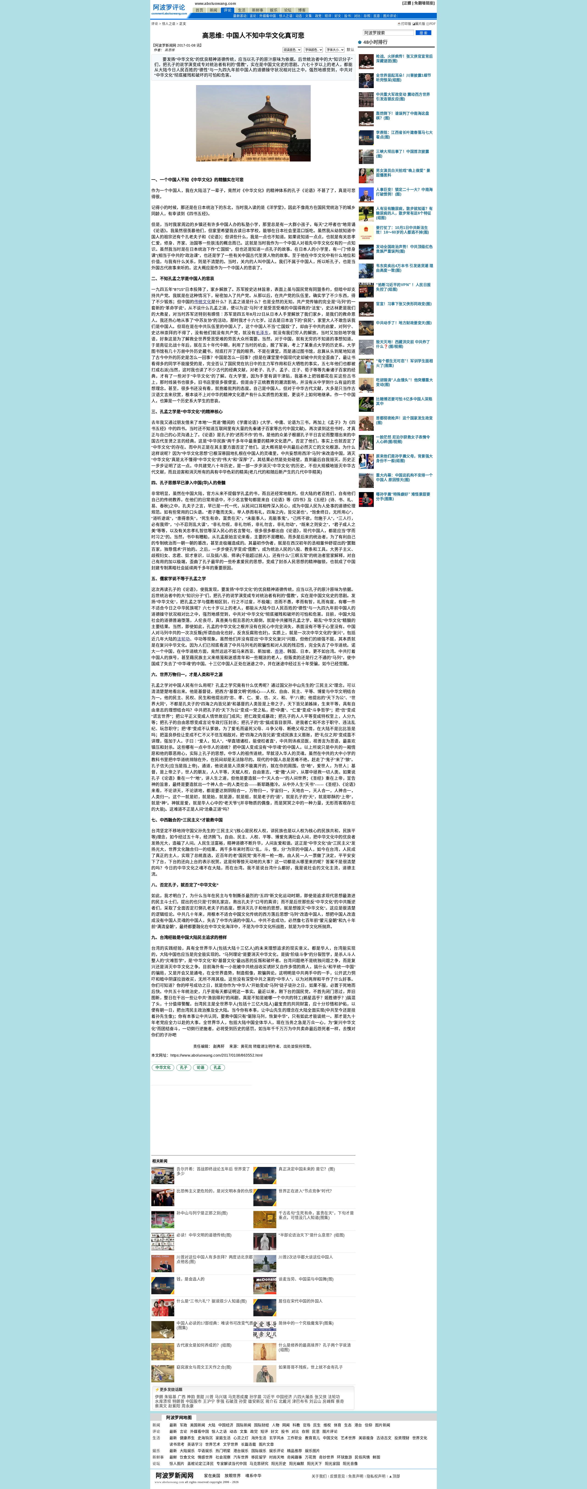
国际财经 (261, 1425)
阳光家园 (332, 1464)
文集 (308, 16)
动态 (299, 16)
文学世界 (230, 1444)
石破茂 (232, 1401)
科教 (296, 1425)
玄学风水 (276, 1438)
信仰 (368, 1425)
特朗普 (178, 1401)
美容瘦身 (366, 1438)
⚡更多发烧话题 (169, 1390)
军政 (183, 1425)
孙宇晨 (255, 1397)
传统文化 (202, 302)
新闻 (213, 10)
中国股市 (194, 1401)
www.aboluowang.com (215, 4)
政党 (318, 16)
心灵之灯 (241, 1438)
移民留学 (258, 1457)
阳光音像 (350, 1464)
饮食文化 (187, 1457)
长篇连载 (248, 1444)
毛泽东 (262, 333)
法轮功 (183, 639)
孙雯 (243, 1401)
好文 (338, 16)
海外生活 (258, 1438)
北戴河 (285, 1401)
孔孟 (217, 1067)
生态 (348, 1425)
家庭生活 (223, 1438)
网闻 (286, 1425)
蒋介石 (272, 1401)
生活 (242, 10)
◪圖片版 (418, 23)
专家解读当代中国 (231, 1464)
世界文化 (419, 1438)
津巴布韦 (300, 1401)
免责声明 (355, 1476)
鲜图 (376, 1457)
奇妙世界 (326, 1457)
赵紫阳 (174, 1406)
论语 (200, 1067)
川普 (209, 1397)
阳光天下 (314, 1464)
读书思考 (177, 1444)
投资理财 (402, 1438)
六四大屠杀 (303, 1397)
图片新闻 (382, 1425)
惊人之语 (285, 16)
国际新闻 (243, 1425)
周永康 (188, 1406)
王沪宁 (209, 1401)
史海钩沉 (205, 1438)
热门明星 (223, 1451)
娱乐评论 (276, 1451)
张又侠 (321, 1397)
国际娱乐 (258, 1451)
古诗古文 (384, 1438)
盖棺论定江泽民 (200, 1464)
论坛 (288, 10)
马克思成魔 (238, 1397)
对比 (357, 16)
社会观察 (223, 1457)
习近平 (269, 1397)
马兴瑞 (221, 1397)
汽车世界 (241, 1457)
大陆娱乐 (187, 1451)
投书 (347, 16)
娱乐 (273, 10)
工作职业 (294, 1438)
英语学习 (194, 1444)
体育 (337, 1425)
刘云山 (315, 1401)
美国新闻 (197, 1425)
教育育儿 (312, 1438)
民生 (317, 1425)
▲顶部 (394, 1476)
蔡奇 (340, 1401)
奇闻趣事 (294, 1457)
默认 (350, 50)
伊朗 (159, 1397)
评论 (227, 10)
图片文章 (266, 1444)
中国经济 (284, 1397)
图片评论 (330, 1431)
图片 (389, 16)
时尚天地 (276, 1457)
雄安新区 (256, 1401)
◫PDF (431, 23)
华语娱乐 (205, 1451)
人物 (276, 1425)
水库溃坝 (163, 1401)
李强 (220, 1401)
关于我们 (319, 1476)
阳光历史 (278, 1464)
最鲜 (173, 1457)
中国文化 (330, 1438)
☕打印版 (404, 23)
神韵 (191, 1397)
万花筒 (310, 1457)
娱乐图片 (312, 1451)
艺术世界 (348, 1438)
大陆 (212, 1425)
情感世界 (205, 1457)
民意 (377, 16)
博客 (302, 10)
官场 (306, 1425)
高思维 (170, 50)
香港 (279, 651)
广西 (182, 1397)
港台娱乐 (241, 1451)
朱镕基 (170, 1397)
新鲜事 (257, 10)
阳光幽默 (296, 1464)
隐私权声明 (376, 1476)
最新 (239, 16)
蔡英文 (161, 1406)
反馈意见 (337, 1476)
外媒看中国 (267, 16)
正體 (407, 3)
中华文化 (163, 1067)
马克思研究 (259, 1464)
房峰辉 (329, 1401)
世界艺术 (212, 1444)
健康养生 (187, 1438)
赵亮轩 (219, 1046)
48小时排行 (375, 42)
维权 (327, 1425)
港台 (358, 1425)
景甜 (200, 1397)
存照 (367, 16)
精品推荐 (294, 1451)
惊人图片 (177, 1464)
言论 (253, 16)
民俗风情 (362, 1457)
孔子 (184, 1067)
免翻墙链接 (423, 3)
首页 (199, 10)
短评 (328, 16)
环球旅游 (344, 1457)
